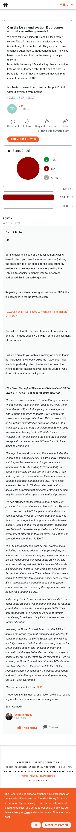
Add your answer (23, 139)
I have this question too (53, 130)
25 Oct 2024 (12, 223)
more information (56, 825)
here (27, 812)
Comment (54, 727)
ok (35, 825)
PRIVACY (34, 776)
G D (21, 105)
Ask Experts (24, 762)
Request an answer (46, 126)
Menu (64, 5)
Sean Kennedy (23, 714)
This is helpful (29, 728)
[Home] (5, 4)
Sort (6, 218)
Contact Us (52, 762)
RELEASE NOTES (47, 776)
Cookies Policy (46, 798)
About (38, 762)
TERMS (24, 776)
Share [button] (65, 126)
